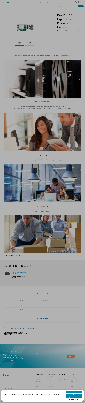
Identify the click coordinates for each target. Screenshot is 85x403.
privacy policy (34, 392)
